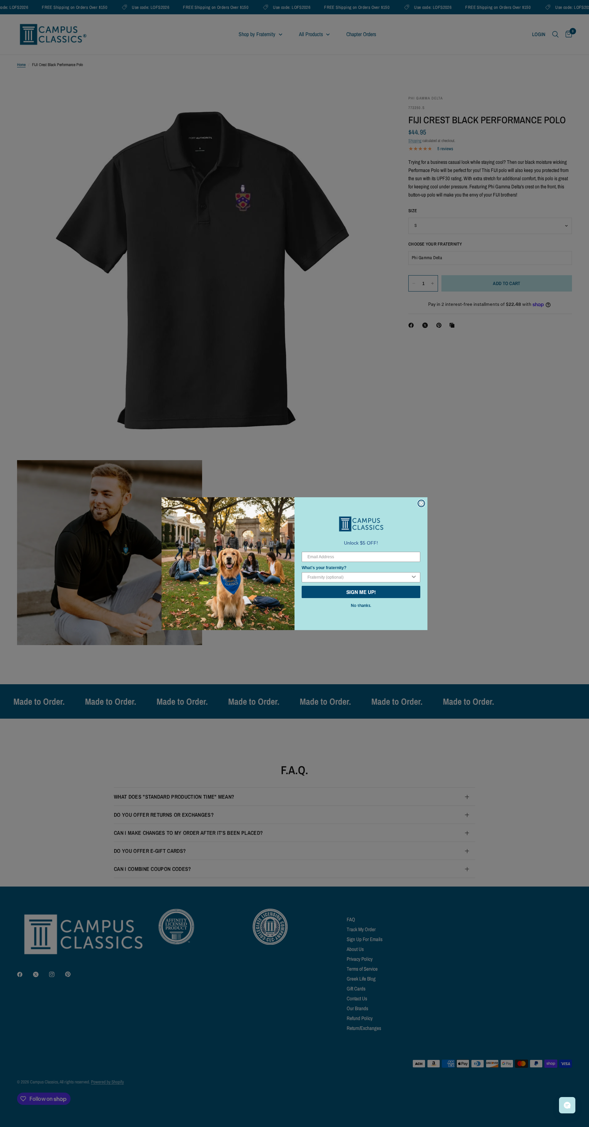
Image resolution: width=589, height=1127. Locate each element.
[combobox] (358, 577)
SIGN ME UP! (361, 592)
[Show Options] (413, 577)
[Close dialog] (421, 503)
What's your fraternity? (324, 567)
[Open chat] (567, 1105)
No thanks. (361, 605)
